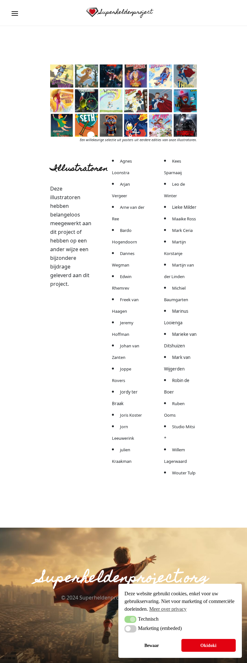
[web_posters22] (86, 125)
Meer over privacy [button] (168, 609)
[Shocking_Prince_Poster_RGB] (185, 125)
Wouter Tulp (184, 473)
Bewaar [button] (151, 645)
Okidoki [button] (208, 645)
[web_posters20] (160, 76)
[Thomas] (160, 100)
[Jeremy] (160, 125)
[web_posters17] (86, 100)
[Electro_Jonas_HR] (111, 76)
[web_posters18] (61, 100)
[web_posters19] (185, 76)
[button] (130, 619)
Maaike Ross (184, 219)
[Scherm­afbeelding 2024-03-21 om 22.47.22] (61, 76)
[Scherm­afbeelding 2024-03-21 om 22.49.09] (135, 76)
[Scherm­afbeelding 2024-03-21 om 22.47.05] (86, 76)
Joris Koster (131, 415)
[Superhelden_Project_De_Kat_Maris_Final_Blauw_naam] (135, 125)
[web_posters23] (61, 125)
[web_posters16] (111, 100)
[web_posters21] (135, 100)
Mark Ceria (182, 230)
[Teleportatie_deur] (185, 100)
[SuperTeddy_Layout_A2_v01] (111, 125)
